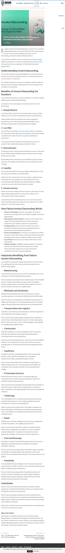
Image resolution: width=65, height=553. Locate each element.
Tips (37, 3)
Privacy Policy (27, 547)
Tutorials (45, 3)
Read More (36, 551)
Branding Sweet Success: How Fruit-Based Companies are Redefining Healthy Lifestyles (34, 537)
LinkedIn (25, 525)
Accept (30, 551)
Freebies (20, 3)
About (2, 547)
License (20, 547)
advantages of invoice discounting (22, 131)
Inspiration (29, 3)
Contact (8, 547)
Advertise (14, 547)
